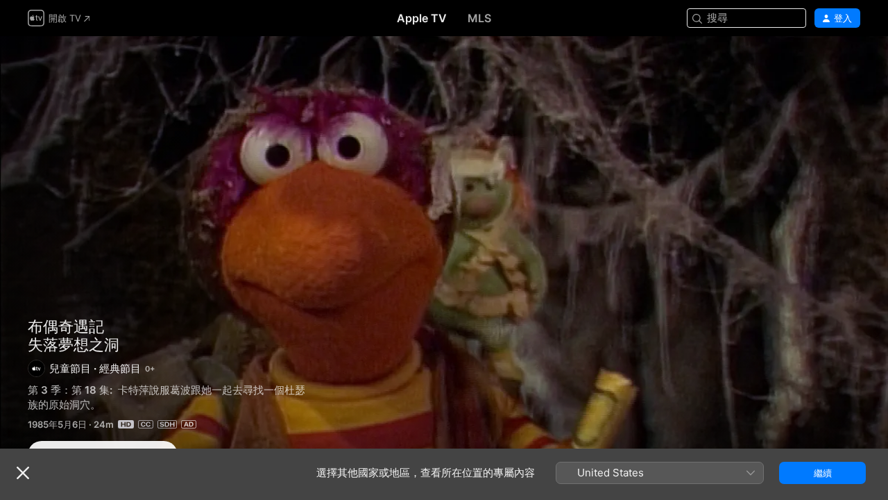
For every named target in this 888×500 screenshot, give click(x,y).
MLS (479, 18)
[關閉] (23, 473)
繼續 (823, 472)
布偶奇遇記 (66, 326)
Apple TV (422, 18)
